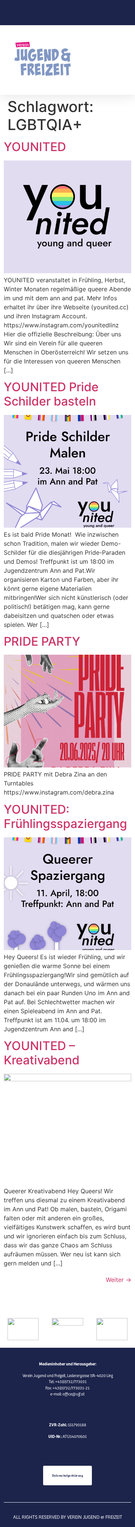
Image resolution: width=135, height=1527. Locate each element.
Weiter (118, 1279)
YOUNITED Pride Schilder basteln (51, 394)
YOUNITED (35, 146)
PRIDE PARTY (42, 641)
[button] (104, 60)
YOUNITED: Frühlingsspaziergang (65, 816)
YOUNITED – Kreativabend (42, 1052)
